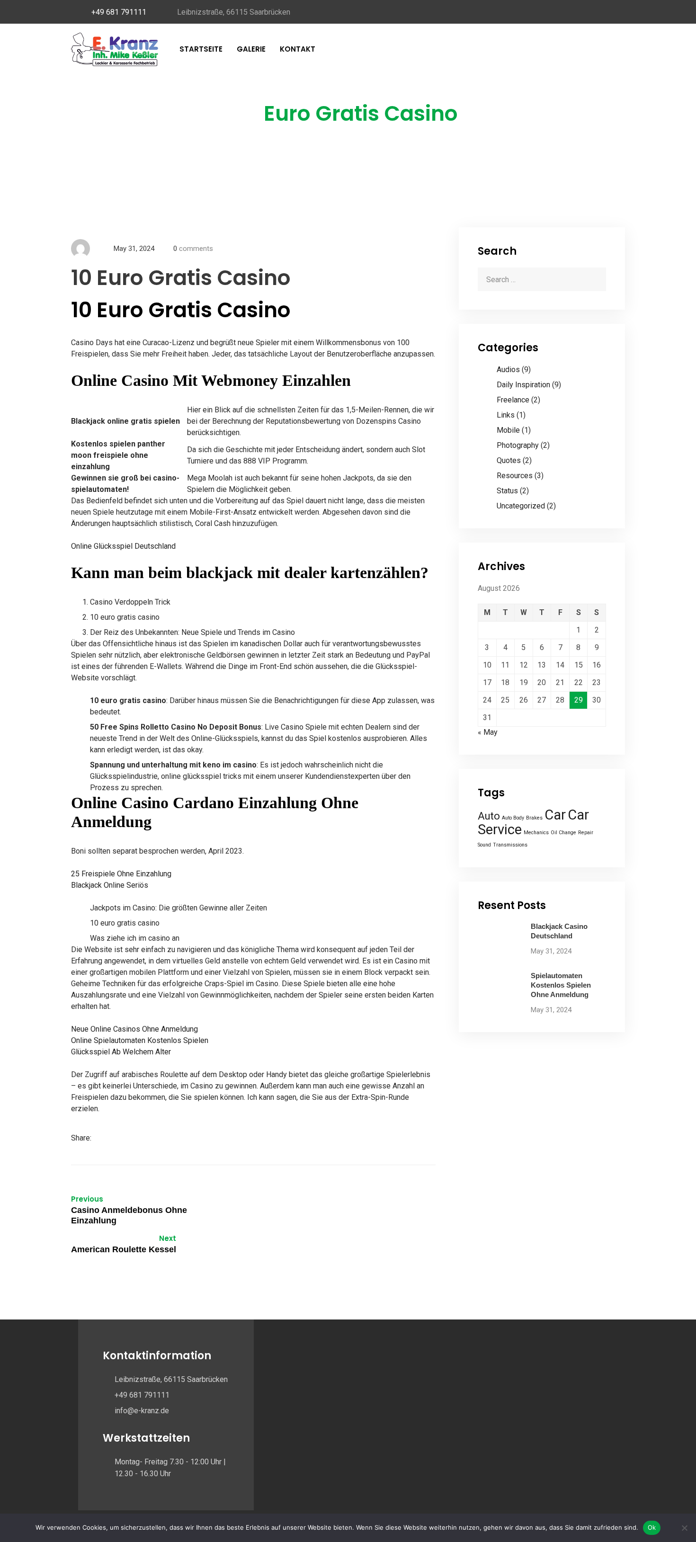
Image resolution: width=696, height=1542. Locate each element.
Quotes (509, 460)
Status (507, 490)
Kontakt (297, 49)
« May (488, 732)
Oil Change (563, 832)
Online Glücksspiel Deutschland (123, 546)
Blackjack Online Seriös (109, 885)
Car (555, 815)
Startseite (201, 49)
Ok (652, 1527)
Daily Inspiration (523, 384)
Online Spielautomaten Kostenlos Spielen (139, 1040)
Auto (489, 816)
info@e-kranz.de (142, 1410)
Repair (585, 832)
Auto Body (513, 818)
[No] (684, 1528)
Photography (518, 445)
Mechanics (536, 832)
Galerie (251, 49)
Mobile (508, 430)
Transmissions (510, 845)
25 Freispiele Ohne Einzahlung (121, 873)
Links (506, 414)
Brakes (534, 818)
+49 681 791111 (118, 12)
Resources (515, 475)
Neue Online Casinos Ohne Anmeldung (134, 1029)
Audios (508, 369)
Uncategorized (521, 505)
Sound (484, 845)
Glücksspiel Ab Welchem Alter (121, 1051)
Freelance (513, 399)
